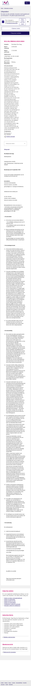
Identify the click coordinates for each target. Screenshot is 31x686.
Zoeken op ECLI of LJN (9, 601)
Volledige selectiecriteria (9, 637)
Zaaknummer (7, 54)
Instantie (6, 44)
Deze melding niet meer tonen (22, 22)
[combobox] (15, 144)
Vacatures (3, 684)
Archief (6, 684)
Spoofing (25, 682)
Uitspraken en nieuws (8, 8)
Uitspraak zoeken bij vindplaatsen (12, 605)
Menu (26, 3)
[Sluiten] (28, 21)
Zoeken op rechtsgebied (10, 602)
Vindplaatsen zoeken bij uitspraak (12, 604)
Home (2, 8)
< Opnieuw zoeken (15, 28)
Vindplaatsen (7, 131)
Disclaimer (11, 684)
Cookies (13, 682)
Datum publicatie (6, 51)
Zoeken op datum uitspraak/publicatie (13, 598)
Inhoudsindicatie (8, 66)
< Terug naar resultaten (15, 33)
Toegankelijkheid (19, 682)
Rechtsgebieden (8, 58)
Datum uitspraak (6, 47)
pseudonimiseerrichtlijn (12, 23)
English (2, 682)
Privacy (9, 682)
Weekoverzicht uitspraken (9, 652)
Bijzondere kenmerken (7, 62)
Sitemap (6, 682)
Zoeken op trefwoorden (9, 599)
